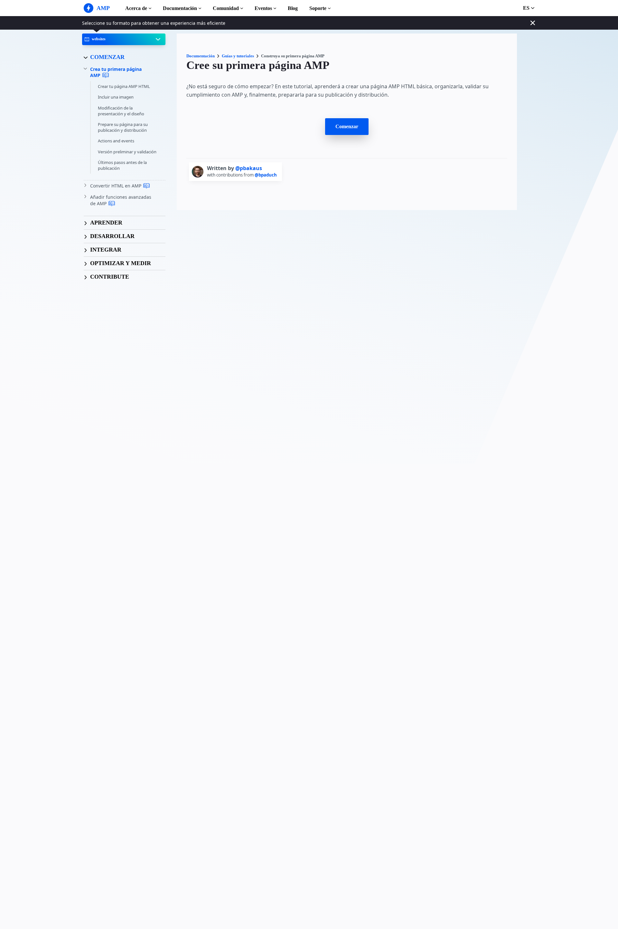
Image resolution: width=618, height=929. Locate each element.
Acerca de (136, 8)
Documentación (180, 8)
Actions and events (116, 141)
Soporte (317, 8)
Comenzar (346, 126)
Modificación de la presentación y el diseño (121, 111)
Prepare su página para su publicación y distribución (123, 127)
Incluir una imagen (116, 97)
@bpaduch (266, 175)
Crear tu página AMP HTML (124, 86)
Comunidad (226, 8)
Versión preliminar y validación (127, 152)
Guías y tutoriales (238, 55)
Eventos (263, 8)
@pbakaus (248, 168)
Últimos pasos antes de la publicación (122, 165)
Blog (293, 8)
